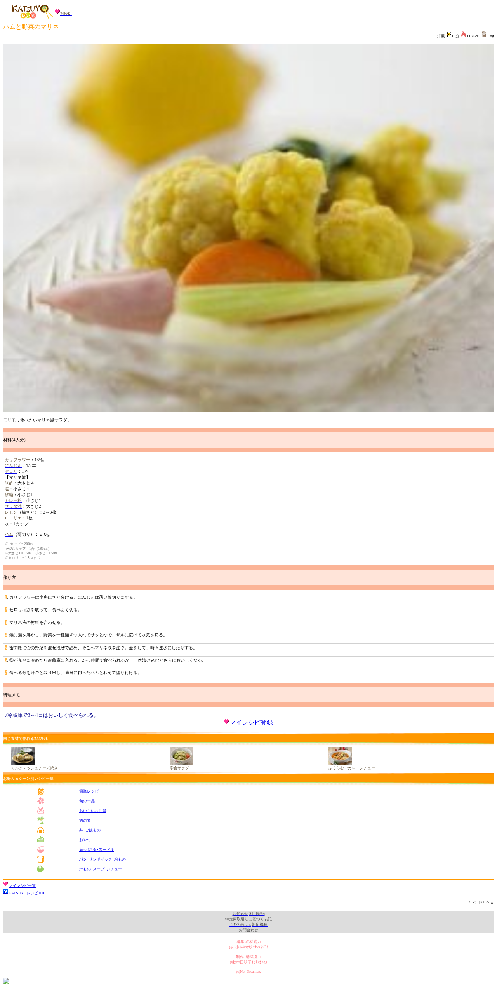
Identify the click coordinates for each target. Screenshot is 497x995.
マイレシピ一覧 (22, 885)
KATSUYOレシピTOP (27, 893)
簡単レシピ (89, 791)
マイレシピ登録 (251, 722)
